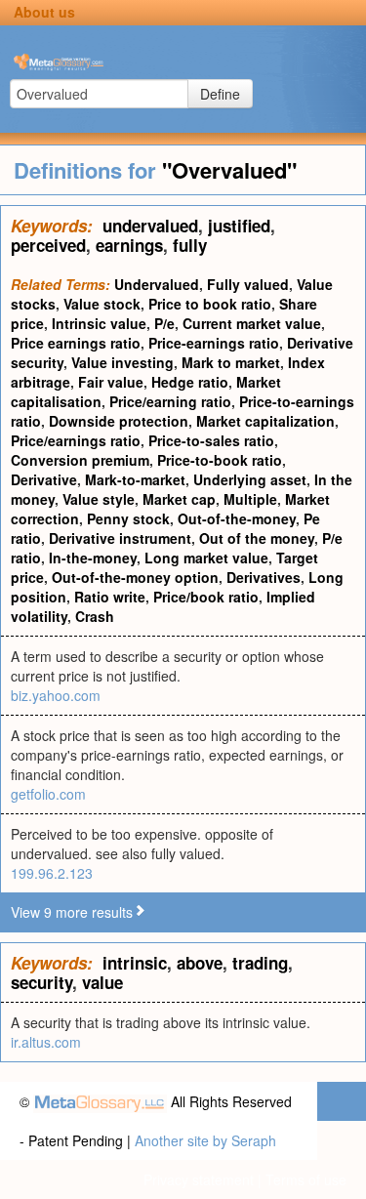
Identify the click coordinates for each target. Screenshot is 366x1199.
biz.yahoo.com (56, 695)
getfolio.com (48, 794)
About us (44, 11)
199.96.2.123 (52, 873)
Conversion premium (80, 460)
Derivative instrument (120, 538)
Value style (98, 499)
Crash (94, 616)
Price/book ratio (206, 596)
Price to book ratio (209, 303)
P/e (164, 323)
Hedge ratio (189, 382)
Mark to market (231, 362)
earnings (129, 245)
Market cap (179, 499)
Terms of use (305, 1179)
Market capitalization (265, 421)
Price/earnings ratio (76, 440)
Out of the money (256, 538)
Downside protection (118, 421)
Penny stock (128, 518)
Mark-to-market (135, 479)
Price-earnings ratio (213, 342)
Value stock (102, 303)
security (41, 982)
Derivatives (263, 577)
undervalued (150, 225)
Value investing (122, 362)
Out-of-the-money (237, 518)
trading (260, 962)
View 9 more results (72, 912)
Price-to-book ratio (219, 460)
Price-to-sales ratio (211, 440)
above (200, 962)
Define (220, 93)
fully (190, 245)
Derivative (44, 479)
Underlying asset (249, 479)
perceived (48, 245)
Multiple (250, 499)
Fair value (110, 382)
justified (239, 225)
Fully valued (248, 284)
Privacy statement (198, 1179)
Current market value (252, 323)
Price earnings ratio (76, 342)
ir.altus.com (46, 1042)
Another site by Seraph (205, 1140)
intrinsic (134, 962)
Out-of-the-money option (135, 577)
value (102, 982)
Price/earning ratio (170, 401)
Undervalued (156, 284)
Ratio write (109, 596)
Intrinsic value (99, 323)
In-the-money (93, 557)
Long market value (206, 557)
